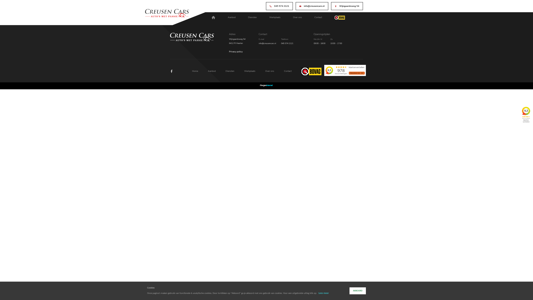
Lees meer (324, 293)
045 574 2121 (287, 43)
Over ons (297, 17)
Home (195, 71)
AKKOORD (357, 291)
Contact (318, 17)
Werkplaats (275, 17)
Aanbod (232, 17)
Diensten (252, 17)
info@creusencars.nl (267, 43)
